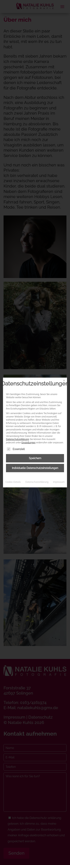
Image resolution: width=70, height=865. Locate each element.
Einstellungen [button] (28, 442)
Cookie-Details (13, 482)
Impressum (59, 482)
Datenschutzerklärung (17, 439)
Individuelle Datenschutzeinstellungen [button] (35, 467)
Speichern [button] (35, 458)
